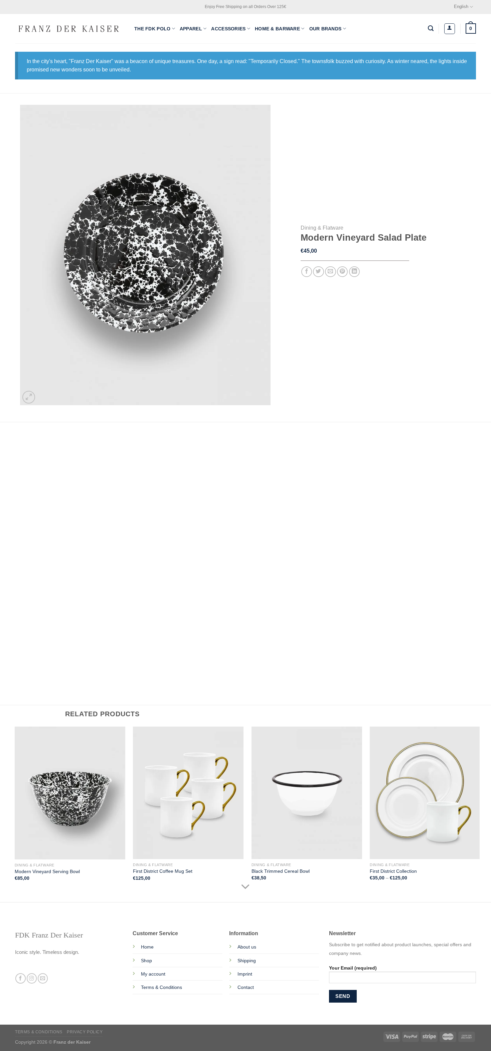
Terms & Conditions (161, 987)
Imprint (244, 974)
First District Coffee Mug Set (162, 871)
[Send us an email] (43, 978)
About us (246, 947)
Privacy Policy (85, 1032)
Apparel (191, 28)
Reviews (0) (34, 442)
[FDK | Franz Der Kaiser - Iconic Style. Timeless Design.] (69, 29)
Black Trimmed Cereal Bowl (281, 871)
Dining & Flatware (322, 228)
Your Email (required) (353, 968)
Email (158, 601)
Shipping (246, 960)
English (461, 6)
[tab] (34, 442)
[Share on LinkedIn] (354, 271)
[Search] (431, 28)
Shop (146, 960)
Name (38, 601)
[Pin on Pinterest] (342, 271)
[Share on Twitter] (318, 271)
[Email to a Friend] (330, 271)
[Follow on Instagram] (32, 978)
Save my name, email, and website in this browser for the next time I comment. (130, 632)
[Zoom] (28, 397)
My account (153, 974)
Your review (45, 544)
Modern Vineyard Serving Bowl (47, 871)
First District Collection (393, 871)
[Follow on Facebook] (20, 978)
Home (147, 947)
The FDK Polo (152, 28)
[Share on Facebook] (306, 271)
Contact (245, 987)
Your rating (45, 516)
